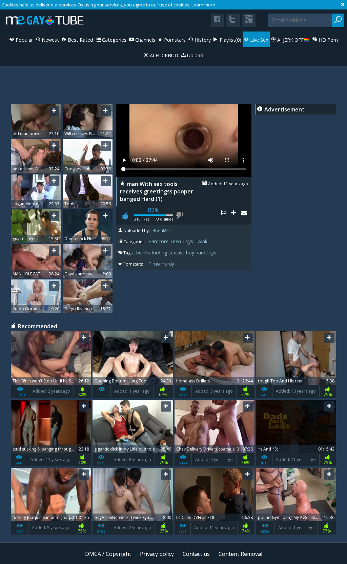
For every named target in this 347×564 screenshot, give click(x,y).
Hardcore (158, 241)
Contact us (196, 554)
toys (211, 252)
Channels (144, 40)
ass (181, 252)
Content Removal (240, 554)
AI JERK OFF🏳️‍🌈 (293, 40)
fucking (159, 252)
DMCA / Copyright (108, 554)
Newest (49, 40)
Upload (194, 55)
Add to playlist (236, 215)
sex (172, 252)
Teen (175, 241)
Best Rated (79, 40)
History (202, 40)
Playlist (229, 40)
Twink (201, 241)
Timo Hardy (161, 263)
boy (191, 252)
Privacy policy (157, 554)
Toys (187, 241)
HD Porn (327, 40)
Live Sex (258, 40)
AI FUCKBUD (163, 55)
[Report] (226, 215)
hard (201, 252)
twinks (143, 252)
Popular (23, 40)
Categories (113, 40)
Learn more (203, 5)
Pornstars (174, 40)
